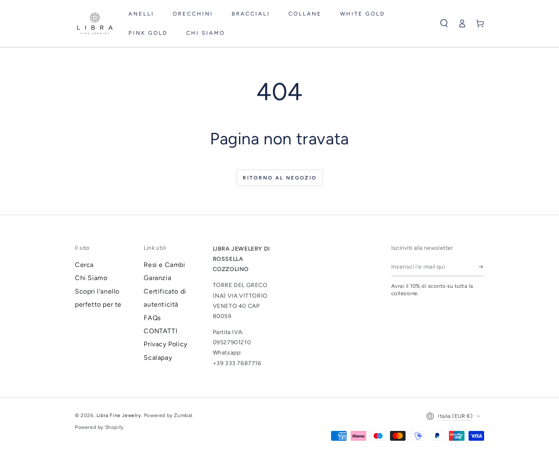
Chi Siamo (91, 278)
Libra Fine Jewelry (119, 415)
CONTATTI (160, 331)
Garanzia (157, 278)
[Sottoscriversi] (481, 267)
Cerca (84, 265)
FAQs (152, 318)
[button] (444, 23)
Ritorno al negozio (280, 178)
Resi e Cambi (164, 265)
